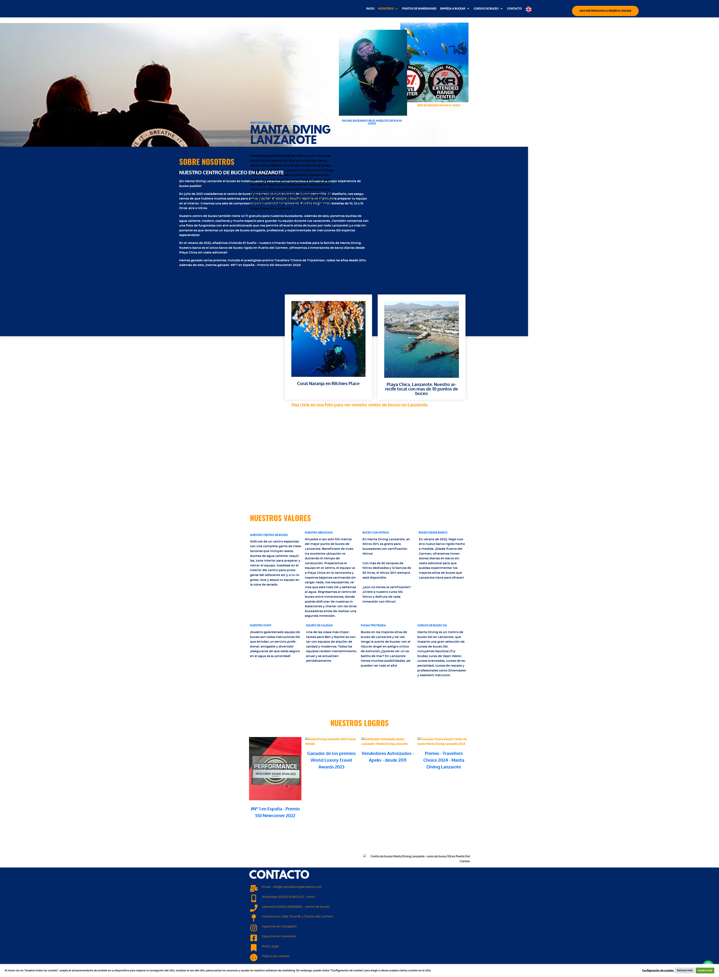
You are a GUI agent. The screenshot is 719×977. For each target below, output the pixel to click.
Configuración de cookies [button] (658, 970)
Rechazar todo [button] (685, 970)
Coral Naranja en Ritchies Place (328, 384)
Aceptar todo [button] (705, 970)
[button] (388, 8)
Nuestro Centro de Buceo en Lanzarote (231, 172)
